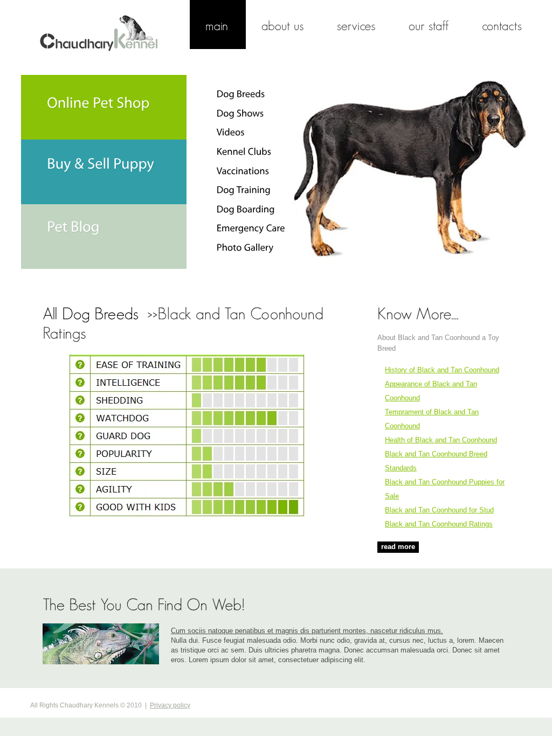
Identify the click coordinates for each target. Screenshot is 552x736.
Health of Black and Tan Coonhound (441, 440)
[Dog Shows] (240, 113)
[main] (218, 24)
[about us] (283, 24)
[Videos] (231, 132)
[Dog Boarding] (246, 209)
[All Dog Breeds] (93, 313)
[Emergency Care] (251, 228)
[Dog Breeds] (241, 93)
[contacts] (502, 24)
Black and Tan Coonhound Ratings (439, 524)
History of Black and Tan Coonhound (442, 370)
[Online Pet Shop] (104, 107)
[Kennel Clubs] (244, 151)
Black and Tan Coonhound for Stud (439, 510)
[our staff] (429, 24)
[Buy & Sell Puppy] (104, 172)
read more (398, 547)
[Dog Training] (244, 189)
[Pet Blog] (104, 236)
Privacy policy (170, 705)
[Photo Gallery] (245, 247)
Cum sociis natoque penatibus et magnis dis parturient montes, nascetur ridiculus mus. (307, 631)
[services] (357, 24)
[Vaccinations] (243, 170)
